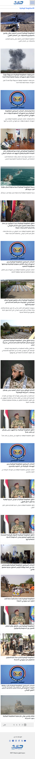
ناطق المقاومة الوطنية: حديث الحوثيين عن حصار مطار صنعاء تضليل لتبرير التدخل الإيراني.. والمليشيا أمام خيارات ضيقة (18, 225)
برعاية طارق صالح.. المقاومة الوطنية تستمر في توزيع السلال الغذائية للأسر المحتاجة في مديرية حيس (18, 342)
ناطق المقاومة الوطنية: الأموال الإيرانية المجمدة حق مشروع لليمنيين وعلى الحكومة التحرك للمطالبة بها (17, 537)
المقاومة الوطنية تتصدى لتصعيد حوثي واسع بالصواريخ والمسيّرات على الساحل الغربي (18, 34)
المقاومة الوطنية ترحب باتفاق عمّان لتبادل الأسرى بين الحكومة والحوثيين (19, 627)
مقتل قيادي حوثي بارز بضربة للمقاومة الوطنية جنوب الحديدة (18, 717)
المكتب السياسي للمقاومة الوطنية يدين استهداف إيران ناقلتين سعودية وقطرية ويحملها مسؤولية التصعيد (18, 264)
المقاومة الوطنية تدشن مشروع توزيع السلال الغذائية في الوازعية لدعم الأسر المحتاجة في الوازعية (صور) (19, 302)
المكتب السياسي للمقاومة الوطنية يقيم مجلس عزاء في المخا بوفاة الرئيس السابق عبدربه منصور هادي (18, 567)
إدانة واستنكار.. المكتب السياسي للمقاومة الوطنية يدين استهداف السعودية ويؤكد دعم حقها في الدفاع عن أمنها (19, 113)
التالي (4, 725)
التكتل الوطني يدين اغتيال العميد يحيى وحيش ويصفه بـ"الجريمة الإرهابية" (18, 391)
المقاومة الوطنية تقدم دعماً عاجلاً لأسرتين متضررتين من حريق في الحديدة (20, 658)
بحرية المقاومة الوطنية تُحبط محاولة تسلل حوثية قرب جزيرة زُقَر (17, 188)
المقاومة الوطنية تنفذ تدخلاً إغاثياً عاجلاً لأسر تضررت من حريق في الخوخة (19, 599)
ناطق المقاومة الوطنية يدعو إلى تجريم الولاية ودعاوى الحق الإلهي (18, 500)
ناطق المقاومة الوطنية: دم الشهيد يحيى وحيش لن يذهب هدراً (18, 430)
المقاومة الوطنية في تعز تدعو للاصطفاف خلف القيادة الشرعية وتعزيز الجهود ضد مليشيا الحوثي (17, 152)
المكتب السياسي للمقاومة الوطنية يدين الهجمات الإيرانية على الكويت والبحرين (20, 465)
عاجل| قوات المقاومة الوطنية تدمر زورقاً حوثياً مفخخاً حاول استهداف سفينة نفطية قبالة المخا (18, 75)
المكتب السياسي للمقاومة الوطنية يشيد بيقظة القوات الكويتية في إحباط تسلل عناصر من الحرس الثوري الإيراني (18, 687)
